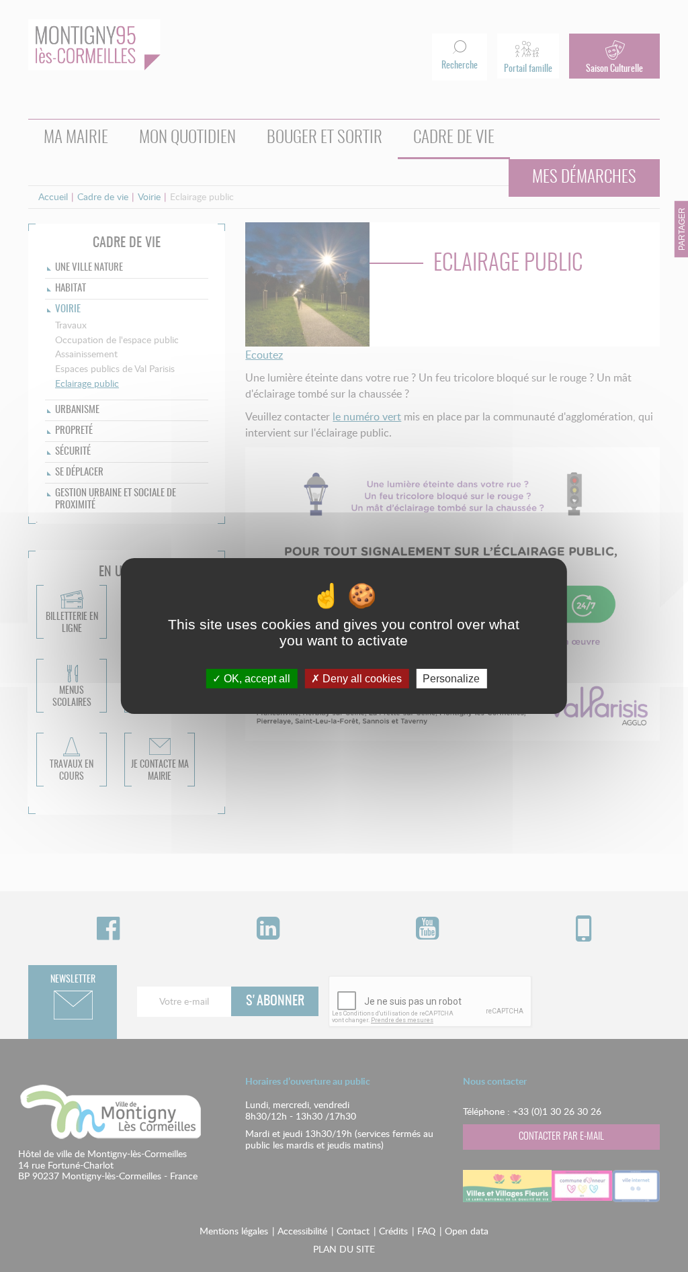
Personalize (451, 678)
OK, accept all (255, 678)
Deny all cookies (361, 678)
